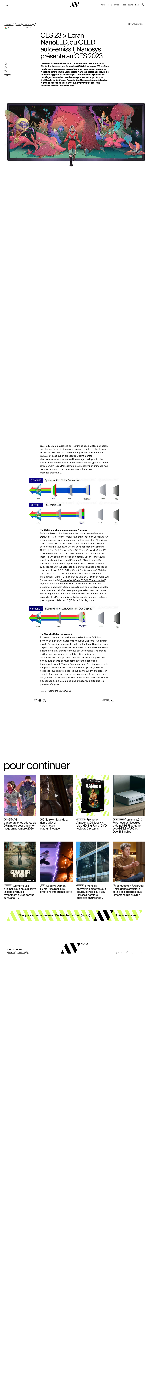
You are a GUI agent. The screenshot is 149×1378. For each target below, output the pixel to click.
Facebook (21, 952)
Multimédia (27, 24)
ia (114, 886)
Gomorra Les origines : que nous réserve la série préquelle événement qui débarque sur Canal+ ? (20, 891)
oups (42, 886)
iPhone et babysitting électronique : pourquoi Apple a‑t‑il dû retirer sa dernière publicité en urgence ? (91, 891)
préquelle (8, 886)
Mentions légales (130, 953)
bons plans (128, 4)
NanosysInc (9, 24)
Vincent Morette (136, 23)
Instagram (11, 952)
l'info (103, 4)
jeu (6, 819)
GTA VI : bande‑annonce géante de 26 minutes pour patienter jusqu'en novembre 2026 (20, 824)
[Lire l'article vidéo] (20, 795)
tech (110, 4)
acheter (43, 691)
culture (117, 4)
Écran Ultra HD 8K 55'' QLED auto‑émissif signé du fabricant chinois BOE (72, 582)
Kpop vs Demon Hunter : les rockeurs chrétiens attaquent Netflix (56, 888)
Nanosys (71, 651)
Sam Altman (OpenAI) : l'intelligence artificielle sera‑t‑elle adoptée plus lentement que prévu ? (128, 890)
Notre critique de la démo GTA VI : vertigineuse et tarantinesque (54, 824)
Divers (18, 24)
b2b (137, 4)
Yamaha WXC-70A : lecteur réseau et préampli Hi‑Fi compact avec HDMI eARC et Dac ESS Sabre (128, 825)
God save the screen (136, 951)
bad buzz (80, 886)
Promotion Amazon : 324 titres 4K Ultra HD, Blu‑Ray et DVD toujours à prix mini (91, 824)
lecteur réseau (119, 819)
